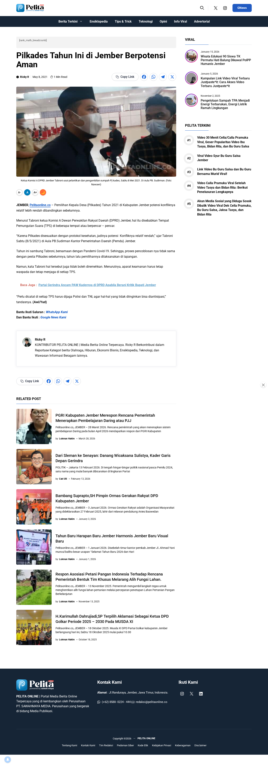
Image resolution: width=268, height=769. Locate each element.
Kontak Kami (109, 682)
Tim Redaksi (106, 745)
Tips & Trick (123, 21)
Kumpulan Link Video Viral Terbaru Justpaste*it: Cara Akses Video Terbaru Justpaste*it (225, 82)
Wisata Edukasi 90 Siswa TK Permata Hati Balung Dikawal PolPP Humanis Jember (226, 60)
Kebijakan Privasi (161, 745)
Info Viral (180, 21)
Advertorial (202, 21)
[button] (202, 8)
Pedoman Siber (125, 745)
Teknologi (146, 21)
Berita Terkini (67, 21)
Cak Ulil (63, 479)
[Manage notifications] (8, 759)
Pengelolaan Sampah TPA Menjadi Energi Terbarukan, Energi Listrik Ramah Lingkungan (225, 104)
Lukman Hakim (67, 438)
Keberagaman (183, 745)
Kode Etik (143, 745)
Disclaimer (200, 745)
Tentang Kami (69, 745)
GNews (242, 8)
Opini (163, 21)
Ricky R (24, 76)
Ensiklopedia (99, 21)
